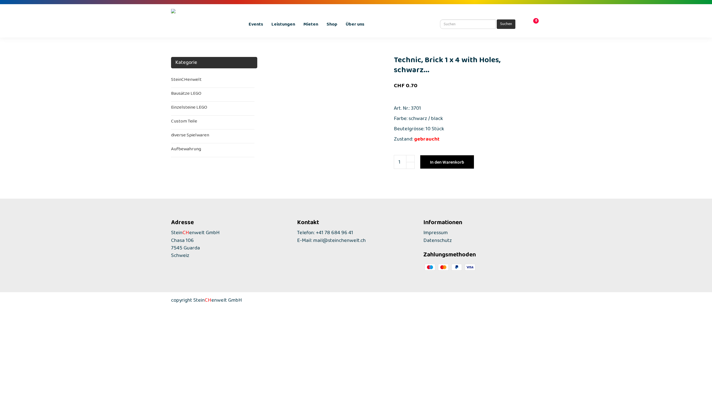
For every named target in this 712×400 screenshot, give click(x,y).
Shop (332, 25)
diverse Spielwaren (190, 136)
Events (256, 25)
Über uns (355, 25)
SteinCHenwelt (186, 80)
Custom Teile (184, 122)
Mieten (310, 25)
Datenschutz (437, 242)
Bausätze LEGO (186, 94)
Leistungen (283, 25)
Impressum (435, 234)
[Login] (525, 25)
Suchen (506, 25)
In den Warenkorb (447, 162)
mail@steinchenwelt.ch (339, 242)
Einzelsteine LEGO (189, 108)
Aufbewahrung (186, 150)
